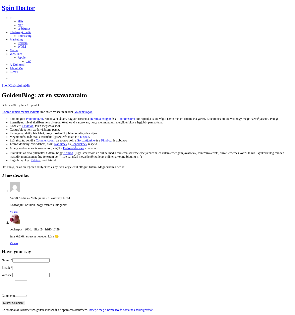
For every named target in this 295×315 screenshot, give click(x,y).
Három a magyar (100, 118)
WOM (22, 46)
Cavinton (28, 126)
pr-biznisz (24, 28)
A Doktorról (17, 64)
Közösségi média (20, 32)
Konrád (68, 153)
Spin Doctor (18, 7)
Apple (21, 57)
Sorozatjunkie (86, 140)
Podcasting (25, 35)
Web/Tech (16, 54)
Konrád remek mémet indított (20, 112)
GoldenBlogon (83, 112)
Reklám (22, 43)
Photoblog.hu (34, 118)
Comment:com (45, 140)
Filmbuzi (106, 140)
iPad (28, 61)
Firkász (35, 160)
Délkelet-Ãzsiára (73, 148)
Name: (7, 260)
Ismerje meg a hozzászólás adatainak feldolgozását (121, 310)
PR (12, 17)
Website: (7, 275)
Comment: (8, 295)
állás (20, 21)
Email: (7, 267)
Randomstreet (126, 118)
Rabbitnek (60, 144)
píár (20, 25)
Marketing (16, 39)
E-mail (14, 72)
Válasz (14, 211)
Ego (4, 85)
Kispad (84, 136)
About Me (16, 68)
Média (14, 50)
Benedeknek (79, 144)
